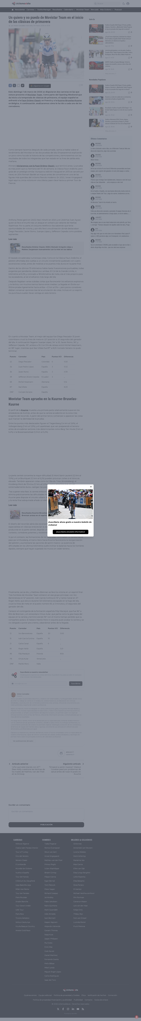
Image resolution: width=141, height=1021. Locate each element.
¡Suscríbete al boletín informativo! (70, 532)
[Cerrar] (91, 487)
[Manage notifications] (136, 1017)
